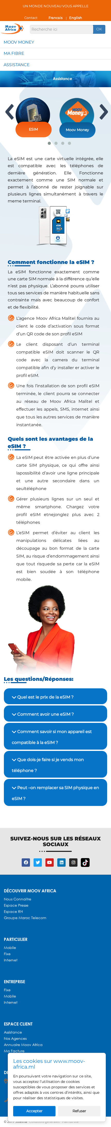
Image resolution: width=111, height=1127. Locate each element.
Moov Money (19, 42)
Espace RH (14, 911)
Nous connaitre (17, 899)
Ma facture (14, 1050)
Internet (11, 960)
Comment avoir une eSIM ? (45, 714)
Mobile (10, 947)
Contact (30, 18)
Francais (55, 18)
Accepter (34, 1111)
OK (99, 29)
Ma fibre (14, 53)
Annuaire (12, 1044)
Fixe (7, 953)
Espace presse (16, 905)
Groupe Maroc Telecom (25, 917)
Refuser (79, 1111)
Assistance (17, 64)
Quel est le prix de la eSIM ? (45, 697)
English (75, 18)
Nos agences (15, 1038)
